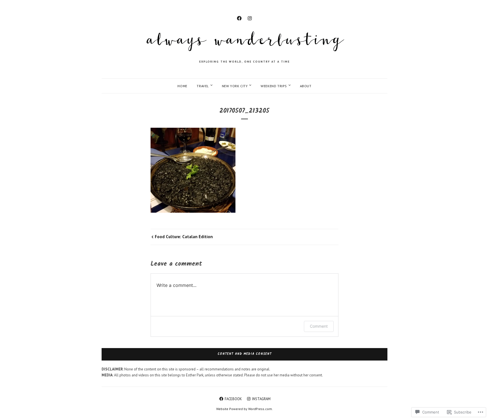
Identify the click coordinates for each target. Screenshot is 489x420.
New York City (235, 86)
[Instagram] (249, 17)
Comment (319, 326)
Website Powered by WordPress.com (244, 409)
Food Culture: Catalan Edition (184, 236)
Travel (203, 86)
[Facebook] (239, 17)
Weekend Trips (274, 86)
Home (182, 86)
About (306, 86)
